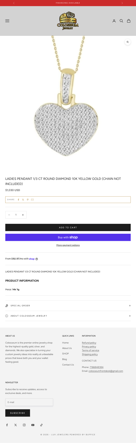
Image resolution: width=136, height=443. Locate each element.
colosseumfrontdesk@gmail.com (106, 371)
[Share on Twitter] (23, 199)
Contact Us (68, 364)
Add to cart (68, 227)
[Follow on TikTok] (41, 425)
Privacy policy (89, 346)
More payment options (68, 245)
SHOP (65, 353)
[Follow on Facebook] (7, 425)
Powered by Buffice (83, 435)
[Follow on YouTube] (32, 425)
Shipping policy (90, 354)
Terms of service (90, 350)
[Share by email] (32, 199)
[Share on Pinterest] (27, 199)
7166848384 (96, 367)
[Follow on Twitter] (15, 425)
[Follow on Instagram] (24, 425)
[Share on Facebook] (18, 199)
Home (65, 342)
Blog (64, 359)
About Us (67, 348)
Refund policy (89, 342)
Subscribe (17, 413)
